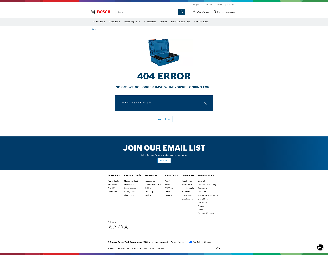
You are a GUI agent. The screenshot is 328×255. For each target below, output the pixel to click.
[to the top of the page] (324, 240)
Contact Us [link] (187, 195)
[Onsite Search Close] (176, 11)
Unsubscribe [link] (187, 199)
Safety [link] (167, 192)
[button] (110, 227)
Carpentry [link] (202, 188)
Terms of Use (123, 248)
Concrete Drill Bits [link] (153, 184)
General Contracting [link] (207, 184)
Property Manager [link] (206, 213)
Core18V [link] (111, 188)
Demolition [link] (203, 199)
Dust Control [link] (113, 192)
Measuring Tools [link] (132, 175)
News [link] (167, 184)
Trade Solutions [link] (206, 175)
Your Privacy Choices (202, 242)
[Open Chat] (320, 247)
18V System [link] (113, 184)
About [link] (167, 181)
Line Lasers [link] (129, 195)
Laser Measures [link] (131, 188)
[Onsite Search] (181, 12)
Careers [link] (168, 195)
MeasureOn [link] (129, 184)
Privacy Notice (177, 242)
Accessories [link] (151, 175)
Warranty (220, 5)
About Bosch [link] (171, 175)
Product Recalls (157, 248)
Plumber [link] (201, 209)
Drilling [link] (148, 188)
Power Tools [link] (114, 175)
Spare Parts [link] (187, 184)
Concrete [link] (202, 192)
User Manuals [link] (188, 188)
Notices (111, 248)
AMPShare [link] (169, 188)
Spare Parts (207, 5)
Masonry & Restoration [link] (208, 195)
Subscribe (164, 160)
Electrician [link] (202, 202)
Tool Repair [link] (187, 181)
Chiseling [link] (149, 192)
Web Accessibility (139, 248)
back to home (164, 119)
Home (94, 29)
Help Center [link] (188, 175)
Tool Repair (195, 5)
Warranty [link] (186, 192)
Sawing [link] (148, 195)
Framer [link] (201, 206)
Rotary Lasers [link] (130, 192)
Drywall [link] (201, 181)
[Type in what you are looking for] (205, 103)
